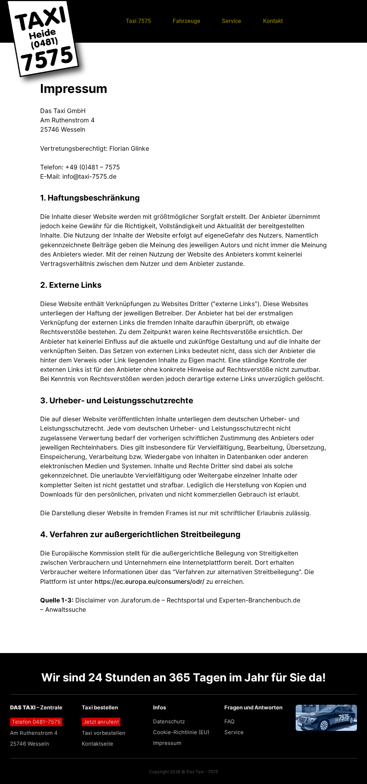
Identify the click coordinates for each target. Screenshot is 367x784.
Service (231, 21)
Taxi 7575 (138, 21)
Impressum (167, 743)
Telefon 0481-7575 (36, 722)
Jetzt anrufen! (101, 722)
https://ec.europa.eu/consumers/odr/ (149, 581)
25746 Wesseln (29, 744)
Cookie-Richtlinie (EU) (181, 732)
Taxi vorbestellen (103, 733)
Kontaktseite (97, 744)
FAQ (229, 721)
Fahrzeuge (186, 21)
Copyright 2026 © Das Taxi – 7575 (183, 771)
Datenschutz (169, 721)
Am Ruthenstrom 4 (34, 733)
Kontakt (273, 21)
